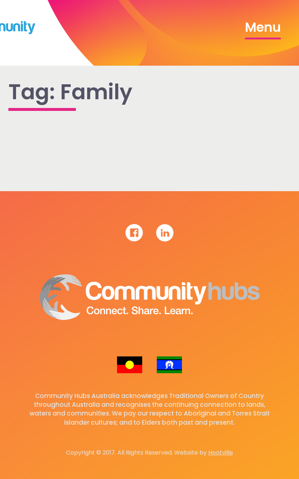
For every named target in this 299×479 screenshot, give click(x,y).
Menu (263, 27)
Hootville (220, 452)
